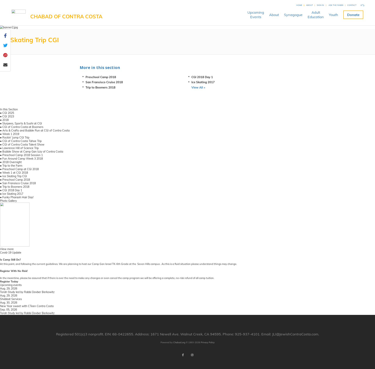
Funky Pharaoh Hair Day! (17, 197)
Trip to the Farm (12, 165)
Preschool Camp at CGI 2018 (20, 169)
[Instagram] (192, 355)
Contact (351, 5)
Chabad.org (179, 342)
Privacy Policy (208, 342)
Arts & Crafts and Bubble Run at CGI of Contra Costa (36, 130)
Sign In (320, 5)
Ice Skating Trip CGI (14, 176)
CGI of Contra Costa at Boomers (22, 127)
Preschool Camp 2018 (101, 77)
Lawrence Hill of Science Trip (20, 148)
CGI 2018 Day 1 (202, 77)
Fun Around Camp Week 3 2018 (22, 158)
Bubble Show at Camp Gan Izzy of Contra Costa (32, 151)
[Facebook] (183, 355)
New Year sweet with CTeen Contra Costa (27, 306)
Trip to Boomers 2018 (100, 87)
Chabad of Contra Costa (66, 16)
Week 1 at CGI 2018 (15, 172)
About (309, 5)
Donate (353, 15)
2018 (5, 120)
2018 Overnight (12, 162)
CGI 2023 (8, 116)
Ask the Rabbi (336, 5)
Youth (333, 15)
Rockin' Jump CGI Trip (15, 137)
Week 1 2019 (10, 134)
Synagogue (293, 15)
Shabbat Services (11, 299)
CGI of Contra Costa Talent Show (23, 144)
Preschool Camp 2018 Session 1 (22, 155)
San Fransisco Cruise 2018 (104, 82)
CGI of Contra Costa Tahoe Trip (22, 141)
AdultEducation (316, 14)
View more (7, 249)
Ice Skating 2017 (203, 82)
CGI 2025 (8, 113)
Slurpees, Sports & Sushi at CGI (22, 123)
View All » (198, 87)
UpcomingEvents (255, 14)
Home (299, 5)
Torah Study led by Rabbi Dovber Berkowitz (27, 292)
